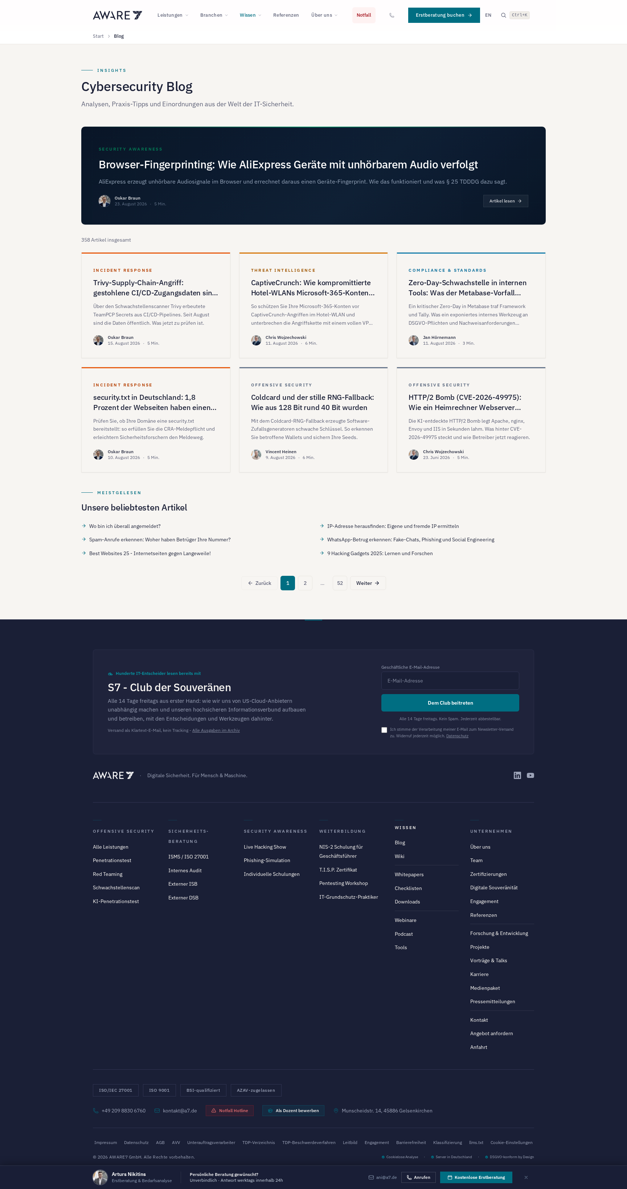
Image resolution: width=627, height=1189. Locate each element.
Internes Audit (185, 870)
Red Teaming (107, 874)
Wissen (248, 15)
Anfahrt (478, 1047)
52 (340, 583)
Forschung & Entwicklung (499, 933)
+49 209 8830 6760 (124, 1110)
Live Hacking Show (265, 847)
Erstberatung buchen (440, 15)
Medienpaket (485, 988)
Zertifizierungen (488, 874)
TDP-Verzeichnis (258, 1142)
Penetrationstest (112, 860)
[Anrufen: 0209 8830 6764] (392, 15)
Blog (400, 842)
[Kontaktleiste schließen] (526, 1177)
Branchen (211, 15)
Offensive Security (123, 831)
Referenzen (286, 15)
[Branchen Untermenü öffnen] (228, 15)
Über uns (321, 15)
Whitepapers (409, 874)
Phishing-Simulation (267, 860)
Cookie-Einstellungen (512, 1142)
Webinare (406, 920)
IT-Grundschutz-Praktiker (348, 897)
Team (476, 860)
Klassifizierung (447, 1142)
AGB (160, 1142)
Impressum (105, 1142)
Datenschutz (457, 735)
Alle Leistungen (110, 847)
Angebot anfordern (491, 1033)
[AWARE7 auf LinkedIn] (517, 775)
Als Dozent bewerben (297, 1110)
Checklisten (408, 888)
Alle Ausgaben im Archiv (216, 730)
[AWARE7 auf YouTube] (530, 775)
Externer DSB (183, 897)
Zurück (263, 583)
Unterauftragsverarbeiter (211, 1142)
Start (98, 36)
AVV (176, 1142)
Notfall (364, 15)
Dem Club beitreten (450, 703)
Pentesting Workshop (343, 883)
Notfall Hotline (233, 1110)
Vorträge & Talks (488, 960)
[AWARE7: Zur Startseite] (117, 15)
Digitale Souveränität (494, 887)
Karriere (479, 974)
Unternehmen (491, 831)
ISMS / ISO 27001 (188, 856)
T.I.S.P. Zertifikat (338, 869)
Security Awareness (275, 831)
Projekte (479, 947)
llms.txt (476, 1142)
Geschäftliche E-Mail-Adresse (410, 667)
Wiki (400, 856)
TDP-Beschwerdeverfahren (309, 1142)
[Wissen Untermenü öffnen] (262, 15)
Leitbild (350, 1142)
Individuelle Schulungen (272, 874)
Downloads (407, 901)
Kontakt (479, 1020)
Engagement (484, 901)
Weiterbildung (342, 831)
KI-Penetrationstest (116, 901)
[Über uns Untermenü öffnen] (338, 15)
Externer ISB (182, 884)
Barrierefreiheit (411, 1142)
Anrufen (422, 1177)
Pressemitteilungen (492, 1001)
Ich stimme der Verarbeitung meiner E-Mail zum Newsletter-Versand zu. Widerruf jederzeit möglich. (451, 732)
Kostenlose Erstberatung (480, 1177)
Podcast (404, 934)
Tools (401, 947)
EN (488, 15)
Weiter (364, 583)
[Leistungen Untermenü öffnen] (189, 15)
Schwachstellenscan (116, 887)
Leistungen (170, 15)
